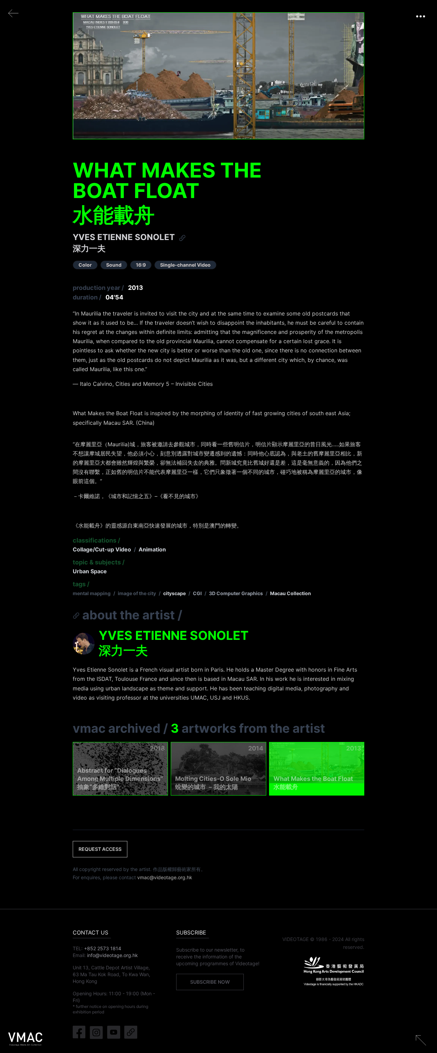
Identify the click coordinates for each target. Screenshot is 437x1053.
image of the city (137, 593)
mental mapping (92, 593)
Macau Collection (290, 593)
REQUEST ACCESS (100, 849)
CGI (197, 593)
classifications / (96, 540)
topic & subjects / (99, 562)
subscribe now (210, 982)
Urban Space (90, 571)
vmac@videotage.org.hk (164, 877)
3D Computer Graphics (236, 593)
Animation (152, 549)
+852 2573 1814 (102, 948)
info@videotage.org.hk (112, 955)
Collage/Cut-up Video (102, 549)
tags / (81, 584)
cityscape (174, 593)
